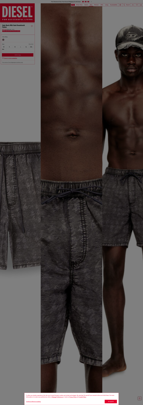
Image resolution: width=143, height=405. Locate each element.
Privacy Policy (72, 397)
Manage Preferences (57, 397)
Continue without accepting (33, 401)
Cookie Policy (82, 397)
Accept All (111, 401)
